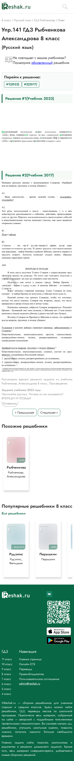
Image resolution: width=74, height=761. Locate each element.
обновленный (42, 62)
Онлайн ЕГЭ (27, 664)
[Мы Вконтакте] (49, 594)
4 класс (6, 694)
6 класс (6, 684)
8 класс (6, 674)
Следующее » (49, 412)
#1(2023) (12, 84)
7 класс (6, 679)
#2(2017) (30, 84)
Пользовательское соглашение (39, 679)
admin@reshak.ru (29, 683)
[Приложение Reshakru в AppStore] (58, 634)
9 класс (6, 669)
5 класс (6, 689)
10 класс (7, 664)
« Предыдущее (24, 412)
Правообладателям (31, 674)
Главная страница (30, 659)
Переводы (25, 669)
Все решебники (13, 513)
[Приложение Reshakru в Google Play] (58, 643)
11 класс (7, 659)
